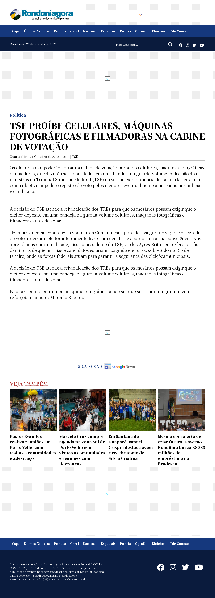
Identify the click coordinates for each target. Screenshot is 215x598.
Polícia (125, 31)
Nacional (90, 31)
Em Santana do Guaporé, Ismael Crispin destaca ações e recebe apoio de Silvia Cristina (131, 447)
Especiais (108, 31)
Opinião (141, 31)
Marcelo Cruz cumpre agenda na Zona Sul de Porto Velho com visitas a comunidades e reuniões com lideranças (82, 449)
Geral (74, 31)
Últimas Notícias (37, 31)
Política (60, 31)
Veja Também (29, 383)
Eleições (158, 31)
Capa (16, 31)
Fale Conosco (180, 31)
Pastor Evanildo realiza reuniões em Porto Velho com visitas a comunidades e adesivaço (33, 447)
